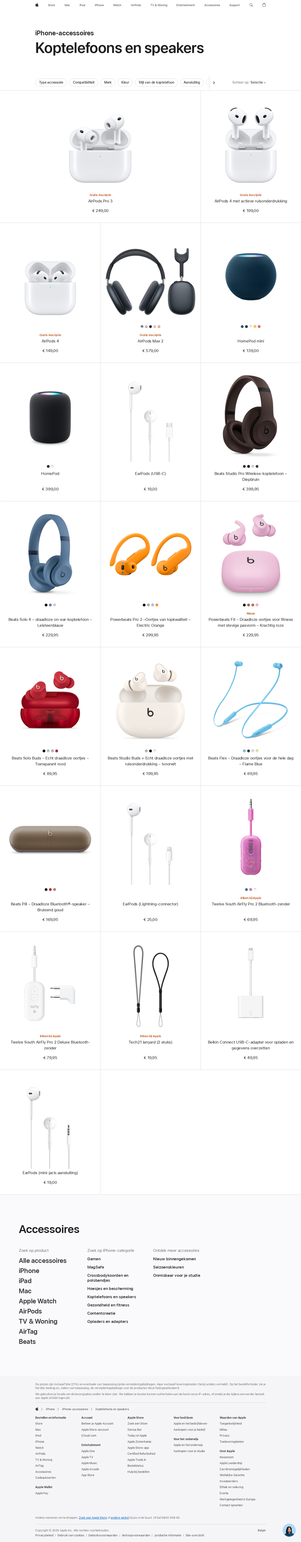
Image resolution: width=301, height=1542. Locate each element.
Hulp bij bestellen (138, 1472)
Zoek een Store (137, 1423)
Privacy (225, 1435)
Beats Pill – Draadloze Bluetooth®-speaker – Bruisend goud (50, 907)
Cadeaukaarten (45, 1477)
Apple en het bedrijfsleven (190, 1423)
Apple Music (89, 1463)
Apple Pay (41, 1493)
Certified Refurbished (141, 1453)
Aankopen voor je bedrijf (189, 1429)
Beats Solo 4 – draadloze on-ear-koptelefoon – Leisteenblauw (50, 622)
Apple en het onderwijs (188, 1445)
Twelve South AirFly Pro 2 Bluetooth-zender (251, 904)
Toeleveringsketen (232, 1441)
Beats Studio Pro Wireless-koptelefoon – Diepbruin (250, 476)
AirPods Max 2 (150, 341)
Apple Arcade (90, 1469)
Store (38, 1423)
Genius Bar (134, 1429)
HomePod (50, 473)
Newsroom (227, 1457)
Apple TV (87, 1457)
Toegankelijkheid (231, 1423)
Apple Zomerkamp (139, 1441)
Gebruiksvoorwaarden (103, 1535)
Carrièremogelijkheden (235, 1469)
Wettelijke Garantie (232, 1475)
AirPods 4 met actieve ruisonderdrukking (250, 201)
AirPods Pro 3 (100, 201)
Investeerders (229, 1481)
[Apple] (37, 1409)
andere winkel (120, 1517)
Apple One (88, 1451)
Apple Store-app (138, 1448)
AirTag (39, 1465)
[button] (251, 5)
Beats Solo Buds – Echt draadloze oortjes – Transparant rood (50, 761)
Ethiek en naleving (231, 1487)
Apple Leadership (231, 1463)
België (262, 1530)
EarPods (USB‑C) (150, 473)
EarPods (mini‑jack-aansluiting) (50, 1172)
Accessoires (43, 1472)
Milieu (223, 1429)
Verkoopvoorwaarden (136, 1535)
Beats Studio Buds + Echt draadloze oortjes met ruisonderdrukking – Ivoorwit (150, 761)
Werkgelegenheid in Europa (237, 1499)
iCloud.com (88, 1435)
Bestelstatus (135, 1465)
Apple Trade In (136, 1460)
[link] (289, 1530)
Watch (39, 1448)
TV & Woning (43, 1460)
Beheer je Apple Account (97, 1423)
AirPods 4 (50, 341)
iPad (38, 1435)
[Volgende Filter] (214, 82)
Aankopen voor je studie (189, 1451)
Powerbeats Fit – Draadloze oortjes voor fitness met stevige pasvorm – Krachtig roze (251, 622)
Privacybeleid (44, 1535)
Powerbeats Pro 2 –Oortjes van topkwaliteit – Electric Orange (150, 622)
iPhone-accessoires (75, 1409)
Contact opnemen (231, 1505)
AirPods (40, 1453)
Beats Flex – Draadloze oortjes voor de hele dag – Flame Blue (250, 761)
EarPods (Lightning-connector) (150, 904)
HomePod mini (251, 341)
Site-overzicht (195, 1535)
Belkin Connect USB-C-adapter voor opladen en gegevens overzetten (251, 1045)
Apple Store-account (95, 1429)
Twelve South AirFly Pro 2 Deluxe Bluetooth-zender (50, 1045)
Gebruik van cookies (70, 1535)
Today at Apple (137, 1435)
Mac (38, 1429)
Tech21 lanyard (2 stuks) (150, 1042)
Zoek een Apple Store (93, 1517)
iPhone (50, 1409)
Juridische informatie (167, 1535)
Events (224, 1493)
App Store (87, 1475)
